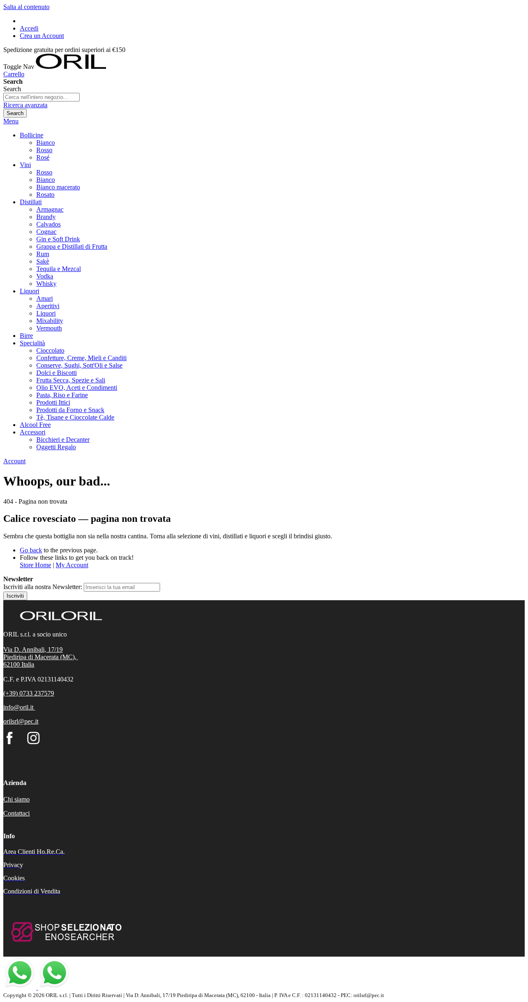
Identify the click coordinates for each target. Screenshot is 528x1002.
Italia (27, 664)
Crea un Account (42, 35)
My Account (72, 564)
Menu (11, 121)
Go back (31, 550)
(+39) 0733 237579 (28, 693)
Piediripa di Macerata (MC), (40, 656)
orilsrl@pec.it (20, 721)
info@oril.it (18, 707)
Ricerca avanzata (25, 104)
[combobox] (41, 97)
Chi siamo (16, 799)
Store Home (35, 564)
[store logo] (71, 66)
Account (14, 460)
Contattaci (16, 813)
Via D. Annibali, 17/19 (33, 649)
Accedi (29, 28)
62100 (12, 664)
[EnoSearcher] (65, 946)
